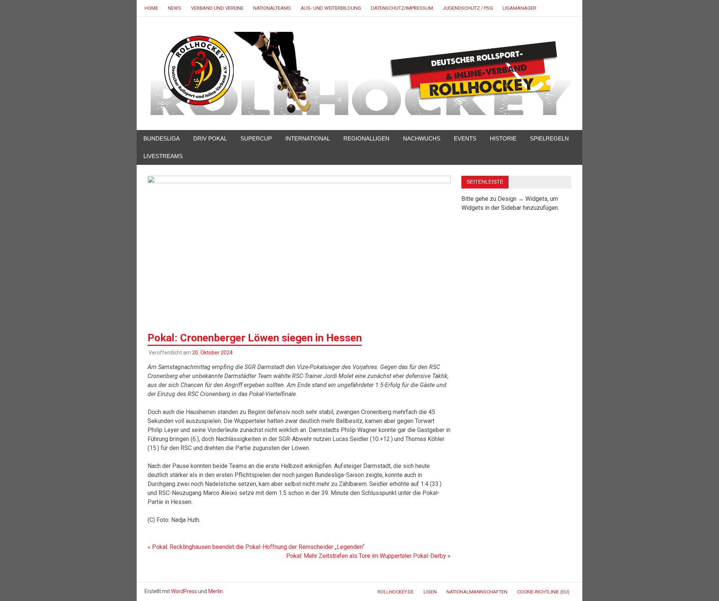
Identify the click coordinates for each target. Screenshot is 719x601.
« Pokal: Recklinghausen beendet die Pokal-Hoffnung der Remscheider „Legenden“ (256, 546)
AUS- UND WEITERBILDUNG (331, 8)
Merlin (215, 591)
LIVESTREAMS (163, 156)
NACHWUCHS (421, 138)
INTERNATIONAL (307, 138)
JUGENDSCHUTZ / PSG (468, 8)
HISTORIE (503, 138)
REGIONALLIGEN (366, 138)
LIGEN (430, 592)
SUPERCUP (256, 138)
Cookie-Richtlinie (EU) (543, 592)
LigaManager (519, 8)
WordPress (184, 591)
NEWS (174, 8)
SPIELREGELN (549, 138)
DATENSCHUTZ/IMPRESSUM (402, 8)
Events (465, 138)
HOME (151, 8)
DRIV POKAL (210, 138)
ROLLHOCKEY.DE (395, 592)
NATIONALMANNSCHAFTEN (476, 592)
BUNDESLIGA (161, 138)
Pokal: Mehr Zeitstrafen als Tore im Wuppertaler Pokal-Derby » (368, 555)
